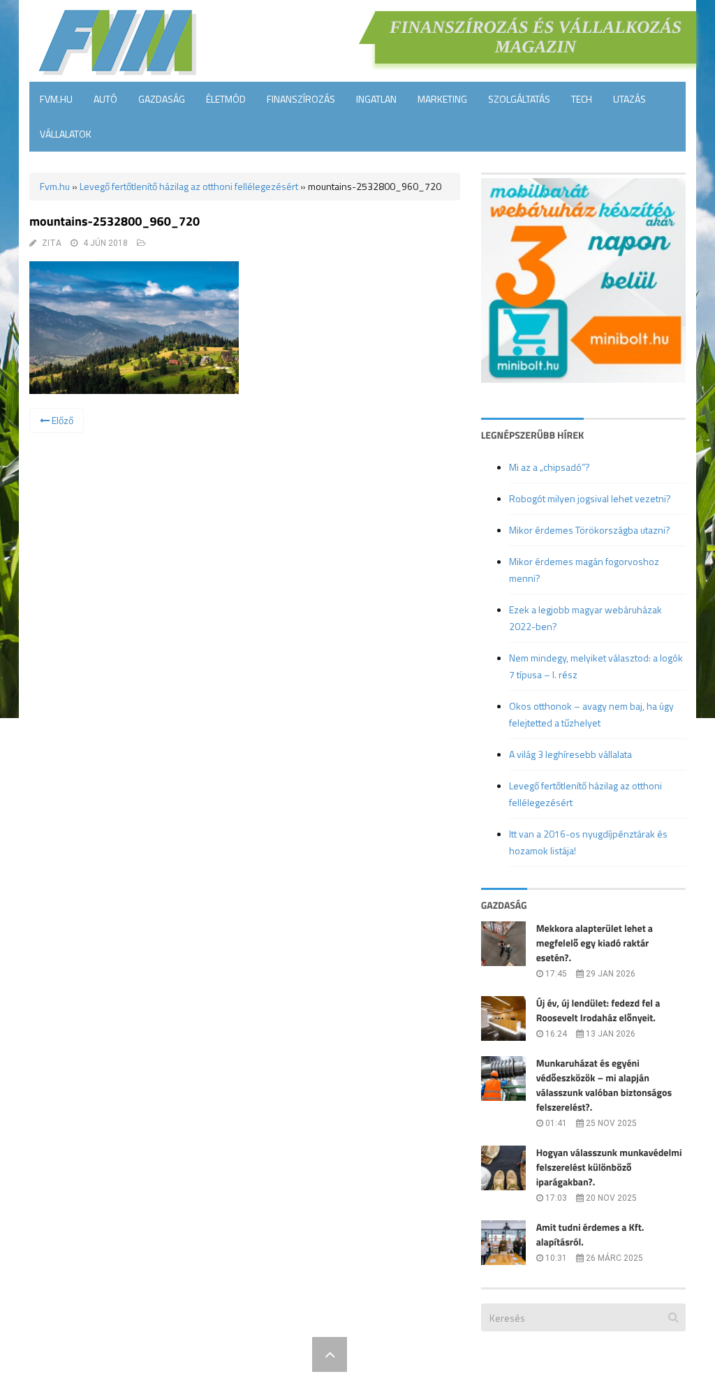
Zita (51, 243)
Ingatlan (376, 99)
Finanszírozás (301, 99)
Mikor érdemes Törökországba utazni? (589, 529)
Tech (581, 99)
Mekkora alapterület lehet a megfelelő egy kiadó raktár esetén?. (594, 943)
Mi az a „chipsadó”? (549, 467)
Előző (61, 420)
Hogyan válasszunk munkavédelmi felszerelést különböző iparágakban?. (609, 1168)
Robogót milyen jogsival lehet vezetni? (590, 498)
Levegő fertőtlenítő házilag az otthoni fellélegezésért (189, 186)
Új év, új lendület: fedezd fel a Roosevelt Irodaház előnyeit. (598, 1010)
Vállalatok (65, 133)
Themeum (281, 1354)
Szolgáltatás (519, 99)
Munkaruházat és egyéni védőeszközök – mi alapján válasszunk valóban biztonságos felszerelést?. (604, 1085)
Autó (105, 99)
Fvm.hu (56, 99)
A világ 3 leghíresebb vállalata (570, 754)
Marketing (442, 99)
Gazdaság (161, 99)
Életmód (226, 99)
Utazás (629, 99)
